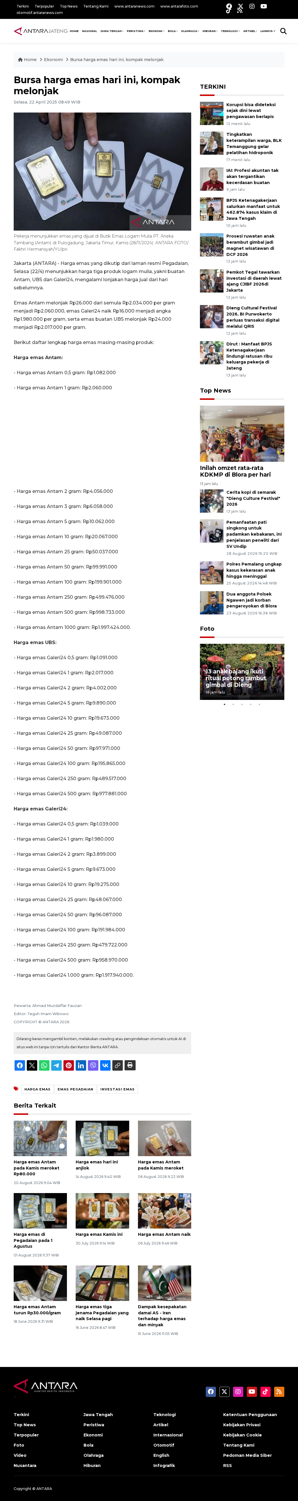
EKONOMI (155, 31)
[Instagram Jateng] (252, 6)
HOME (74, 31)
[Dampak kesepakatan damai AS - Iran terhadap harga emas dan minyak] (164, 1283)
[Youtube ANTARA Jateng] (263, 6)
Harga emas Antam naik (164, 1234)
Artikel (160, 1424)
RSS (227, 1465)
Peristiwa (94, 1424)
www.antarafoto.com (179, 6)
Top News (68, 6)
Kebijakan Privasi (241, 1424)
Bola (88, 1445)
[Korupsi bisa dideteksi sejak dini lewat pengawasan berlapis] (212, 113)
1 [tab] (225, 704)
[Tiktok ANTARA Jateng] (228, 10)
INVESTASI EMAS (117, 1089)
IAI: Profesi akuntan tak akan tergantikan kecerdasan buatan (252, 176)
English (161, 1455)
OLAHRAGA (189, 31)
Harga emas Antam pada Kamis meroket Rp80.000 (36, 1168)
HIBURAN (209, 31)
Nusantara (25, 1465)
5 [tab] (259, 704)
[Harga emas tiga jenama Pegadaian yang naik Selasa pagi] (102, 1283)
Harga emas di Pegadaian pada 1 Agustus (33, 1240)
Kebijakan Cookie (242, 1435)
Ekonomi (54, 59)
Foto (207, 628)
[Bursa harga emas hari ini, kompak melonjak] (242, 433)
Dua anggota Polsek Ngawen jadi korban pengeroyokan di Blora (251, 600)
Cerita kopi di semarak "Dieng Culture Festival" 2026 (253, 498)
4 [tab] (251, 704)
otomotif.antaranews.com (40, 12)
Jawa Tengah (111, 31)
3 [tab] (242, 704)
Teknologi (164, 1414)
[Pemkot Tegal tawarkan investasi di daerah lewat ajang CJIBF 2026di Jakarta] (212, 280)
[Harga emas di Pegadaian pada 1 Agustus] (40, 1210)
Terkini (23, 6)
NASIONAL (89, 31)
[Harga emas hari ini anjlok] (102, 1138)
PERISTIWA (135, 31)
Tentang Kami (96, 6)
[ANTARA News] (41, 31)
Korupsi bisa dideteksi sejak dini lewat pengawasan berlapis (251, 111)
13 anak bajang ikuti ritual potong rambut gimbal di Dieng (236, 678)
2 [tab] (233, 704)
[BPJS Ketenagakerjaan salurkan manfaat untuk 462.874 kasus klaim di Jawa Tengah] (212, 208)
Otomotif (163, 1445)
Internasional (168, 1435)
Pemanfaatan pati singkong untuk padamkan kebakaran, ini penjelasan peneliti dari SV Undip (254, 534)
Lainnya (266, 31)
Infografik (164, 1465)
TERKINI (213, 86)
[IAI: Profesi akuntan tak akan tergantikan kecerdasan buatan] (212, 178)
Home (30, 59)
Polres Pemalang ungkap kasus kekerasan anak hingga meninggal (254, 570)
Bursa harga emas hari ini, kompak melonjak (117, 59)
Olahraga (94, 1455)
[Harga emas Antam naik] (164, 1210)
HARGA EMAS (37, 1089)
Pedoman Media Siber (247, 1455)
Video (20, 1455)
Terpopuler (44, 6)
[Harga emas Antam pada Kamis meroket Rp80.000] (40, 1138)
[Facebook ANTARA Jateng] (229, 6)
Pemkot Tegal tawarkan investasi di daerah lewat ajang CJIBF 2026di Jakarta (254, 281)
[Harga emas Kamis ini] (102, 1210)
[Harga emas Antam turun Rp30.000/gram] (40, 1283)
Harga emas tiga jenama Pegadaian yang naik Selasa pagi (102, 1313)
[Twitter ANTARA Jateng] (241, 6)
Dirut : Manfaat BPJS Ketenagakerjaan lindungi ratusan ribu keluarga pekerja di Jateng (249, 356)
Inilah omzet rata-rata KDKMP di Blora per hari (235, 471)
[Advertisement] (102, 439)
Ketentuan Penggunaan (250, 1414)
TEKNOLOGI (229, 31)
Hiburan (92, 1465)
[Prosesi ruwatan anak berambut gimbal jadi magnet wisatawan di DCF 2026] (212, 244)
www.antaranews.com (134, 6)
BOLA (172, 31)
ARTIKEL (249, 31)
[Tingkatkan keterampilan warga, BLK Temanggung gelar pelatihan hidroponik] (212, 143)
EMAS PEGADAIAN (75, 1089)
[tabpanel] (242, 672)
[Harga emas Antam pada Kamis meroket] (164, 1138)
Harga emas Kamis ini (99, 1234)
